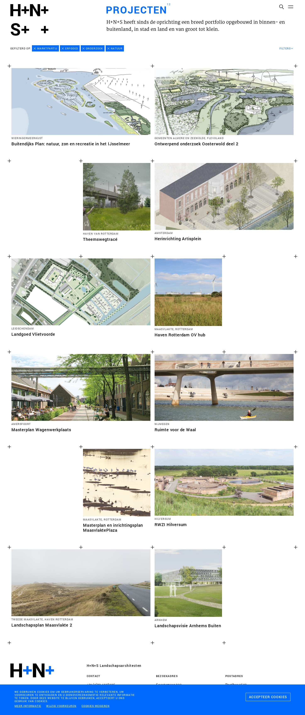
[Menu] (290, 6)
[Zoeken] (281, 6)
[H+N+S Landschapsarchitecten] (32, 682)
